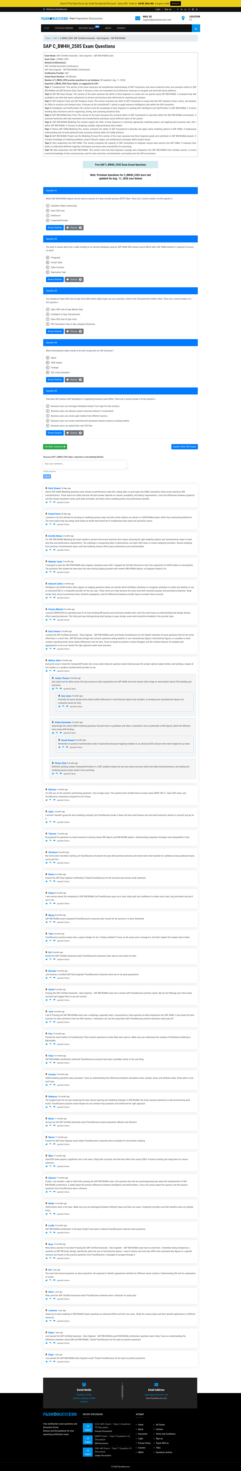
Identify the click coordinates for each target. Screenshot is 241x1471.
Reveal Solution (55, 227)
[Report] (54, 502)
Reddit (92, 1398)
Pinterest (84, 1401)
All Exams (160, 1424)
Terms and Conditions (165, 1434)
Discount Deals (89, 27)
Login (157, 9)
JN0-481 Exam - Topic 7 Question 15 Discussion (113, 1450)
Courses (141, 1447)
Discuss (75, 227)
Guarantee (142, 1434)
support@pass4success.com (157, 19)
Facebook (81, 1394)
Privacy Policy (144, 1443)
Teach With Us (162, 1443)
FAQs (158, 1447)
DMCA (141, 1452)
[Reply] (50, 502)
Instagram (85, 1398)
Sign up (168, 9)
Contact (121, 28)
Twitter (89, 1394)
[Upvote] (46, 502)
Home (46, 28)
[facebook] (178, 9)
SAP (55, 38)
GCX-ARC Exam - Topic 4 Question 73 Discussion (113, 1426)
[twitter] (181, 9)
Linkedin (76, 1398)
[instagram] (189, 9)
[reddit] (193, 9)
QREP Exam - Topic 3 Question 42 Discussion (112, 1438)
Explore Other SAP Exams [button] (184, 446)
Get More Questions (54, 446)
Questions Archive (164, 1452)
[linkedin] (185, 9)
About (108, 28)
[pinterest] (196, 9)
